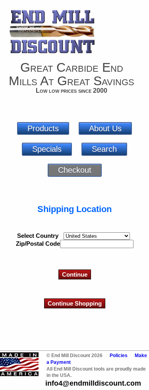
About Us (105, 128)
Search (104, 149)
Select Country (37, 235)
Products (43, 128)
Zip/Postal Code (38, 243)
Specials (47, 149)
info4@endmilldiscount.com (93, 383)
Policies (119, 355)
